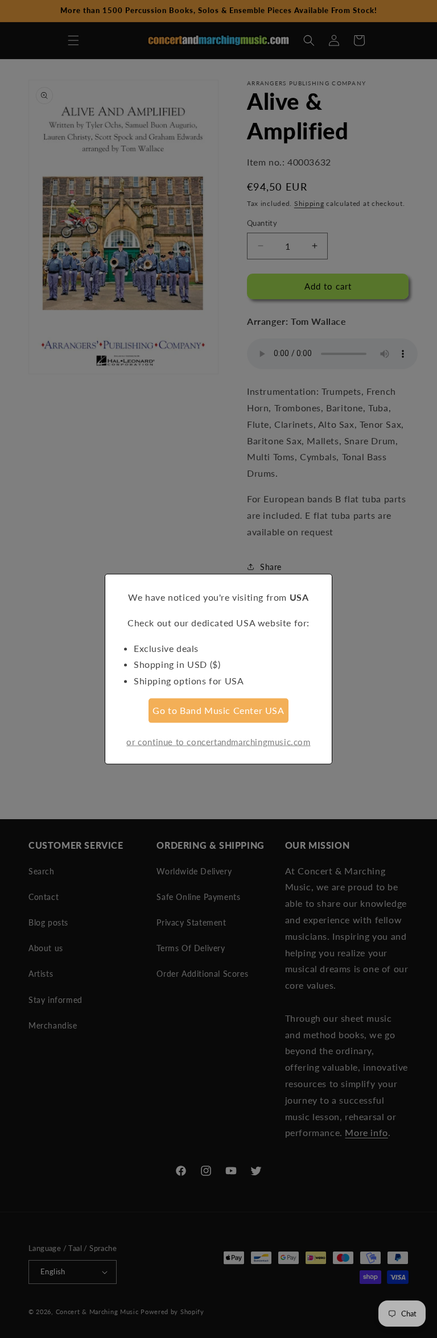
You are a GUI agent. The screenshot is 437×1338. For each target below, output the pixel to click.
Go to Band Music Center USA (218, 710)
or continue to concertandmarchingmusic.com (218, 741)
